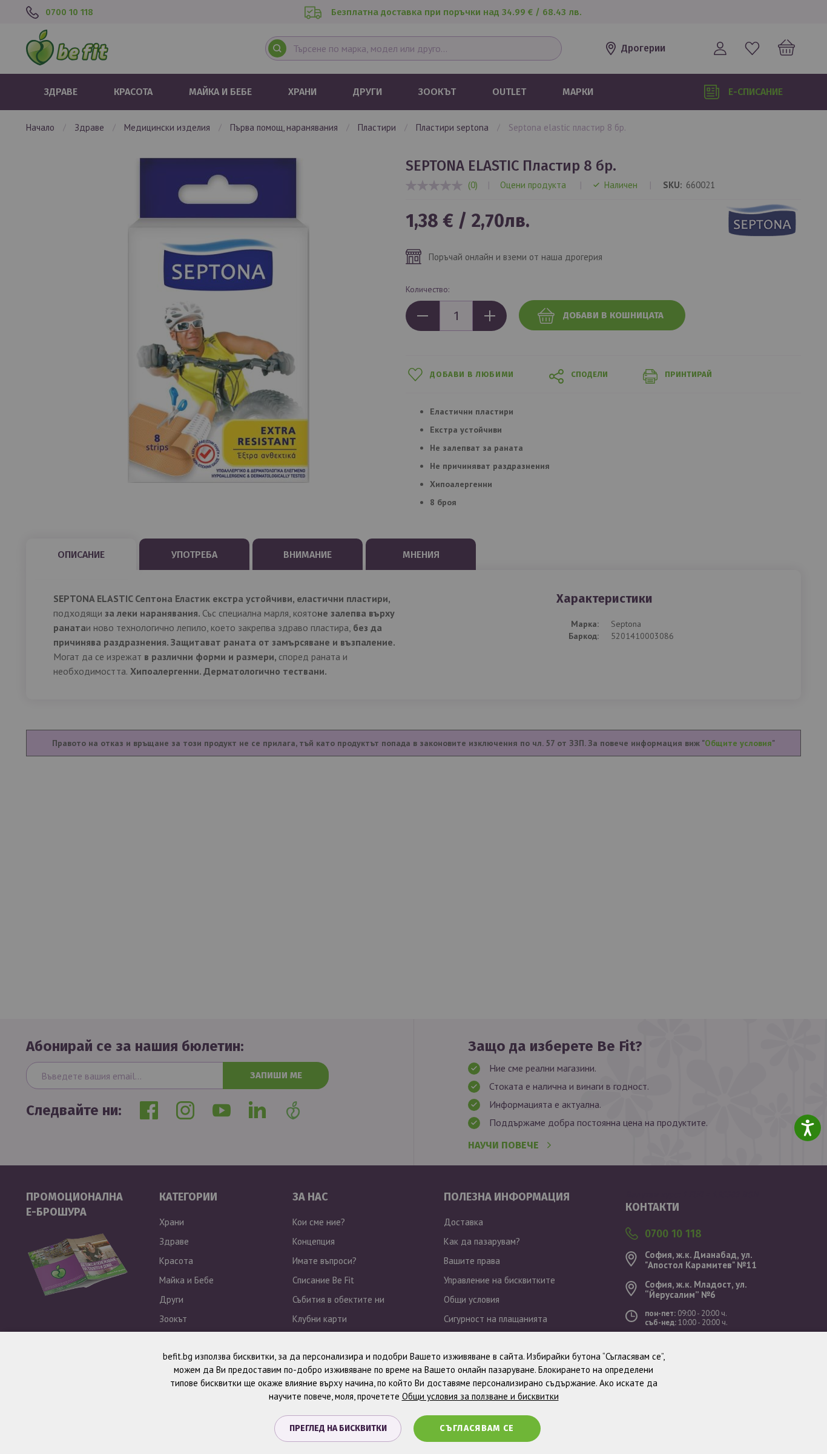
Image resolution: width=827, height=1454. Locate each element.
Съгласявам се (477, 1428)
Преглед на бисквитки (338, 1428)
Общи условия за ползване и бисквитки (480, 1396)
